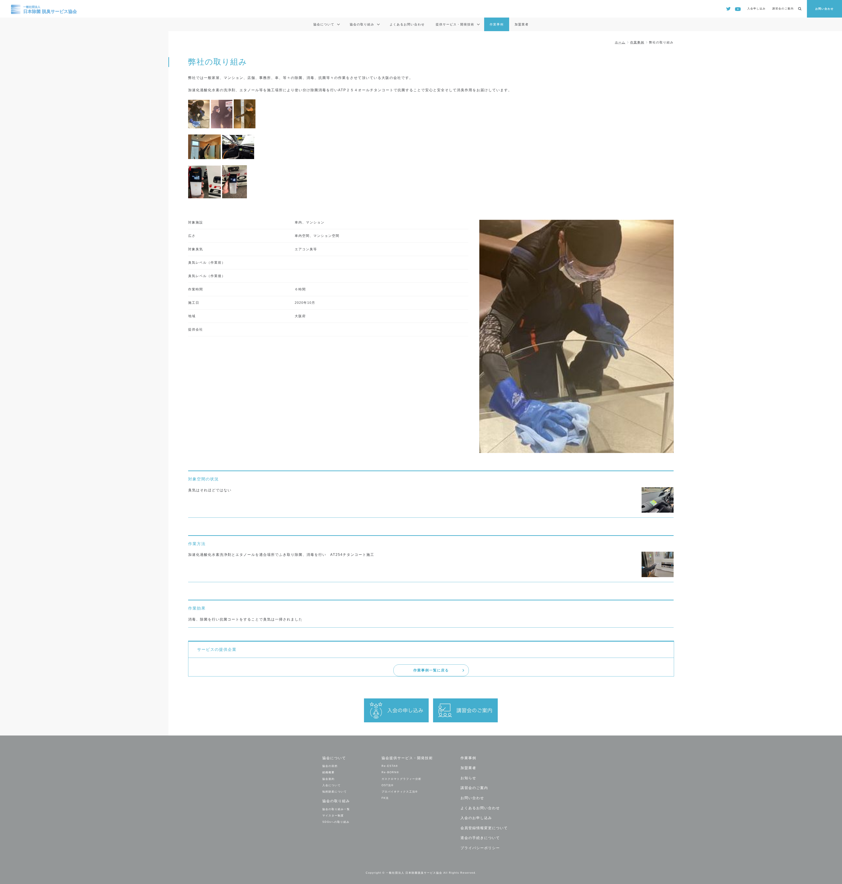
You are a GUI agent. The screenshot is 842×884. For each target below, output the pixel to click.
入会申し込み (756, 8)
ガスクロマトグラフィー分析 (401, 778)
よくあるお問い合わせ (407, 24)
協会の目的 (330, 766)
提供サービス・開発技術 (455, 24)
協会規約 (328, 778)
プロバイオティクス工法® (400, 791)
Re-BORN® (390, 772)
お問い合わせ (824, 8)
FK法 (385, 798)
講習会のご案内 (783, 8)
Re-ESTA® (390, 766)
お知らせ (468, 778)
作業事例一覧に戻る (431, 670)
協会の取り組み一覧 (336, 809)
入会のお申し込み (476, 818)
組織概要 (328, 772)
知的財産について (334, 791)
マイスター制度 (333, 815)
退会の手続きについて (480, 838)
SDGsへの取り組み (336, 821)
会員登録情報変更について (484, 828)
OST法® (388, 785)
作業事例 (497, 24)
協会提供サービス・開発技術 (407, 758)
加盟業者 (522, 24)
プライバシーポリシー (480, 848)
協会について (323, 24)
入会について (331, 785)
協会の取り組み (362, 24)
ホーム (620, 42)
